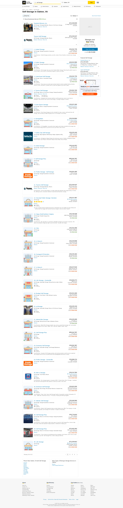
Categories (49, 491)
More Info (45, 26)
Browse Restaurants (51, 492)
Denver (72, 495)
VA (27, 9)
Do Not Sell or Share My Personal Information (57, 499)
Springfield (26, 467)
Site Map (48, 489)
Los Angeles (83, 492)
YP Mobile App (50, 488)
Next (77, 454)
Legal (77, 499)
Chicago (72, 492)
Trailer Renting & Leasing (51, 295)
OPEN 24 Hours (42, 19)
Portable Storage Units (44, 215)
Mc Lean (25, 470)
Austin (72, 486)
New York (93, 488)
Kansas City (83, 489)
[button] (98, 2)
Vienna (25, 465)
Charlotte (73, 491)
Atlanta (72, 485)
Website (35, 26)
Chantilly (25, 469)
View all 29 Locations (72, 77)
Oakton (30, 9)
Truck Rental (42, 295)
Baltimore (73, 488)
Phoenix (92, 493)
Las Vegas (83, 491)
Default (74, 15)
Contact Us (24, 486)
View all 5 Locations (72, 199)
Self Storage (36, 25)
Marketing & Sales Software (28, 495)
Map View (27, 15)
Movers (50, 38)
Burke (25, 474)
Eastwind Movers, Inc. (40, 23)
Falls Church (26, 468)
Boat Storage (42, 388)
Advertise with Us (26, 488)
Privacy (44, 499)
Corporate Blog (25, 489)
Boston (72, 489)
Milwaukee (93, 486)
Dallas (72, 493)
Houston (82, 486)
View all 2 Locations (72, 443)
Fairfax (25, 463)
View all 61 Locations (72, 63)
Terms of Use (72, 499)
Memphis (83, 495)
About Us (24, 485)
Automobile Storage (47, 78)
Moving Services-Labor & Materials (56, 282)
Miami (92, 485)
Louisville (83, 493)
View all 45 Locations (72, 105)
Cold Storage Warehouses (54, 347)
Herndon (25, 462)
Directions (40, 26)
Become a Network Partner (28, 492)
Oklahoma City (94, 489)
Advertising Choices (26, 491)
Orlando (92, 491)
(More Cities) (80, 482)
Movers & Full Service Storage (55, 25)
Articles (48, 485)
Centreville (26, 473)
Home (23, 9)
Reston (25, 466)
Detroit (82, 485)
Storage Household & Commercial (47, 51)
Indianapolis (83, 488)
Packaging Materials (44, 25)
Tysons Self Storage (40, 36)
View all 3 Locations (72, 119)
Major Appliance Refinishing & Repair (47, 134)
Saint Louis (93, 495)
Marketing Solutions (26, 493)
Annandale (26, 471)
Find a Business (50, 486)
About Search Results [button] (96, 15)
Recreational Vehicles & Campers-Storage (55, 388)
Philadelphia (93, 492)
